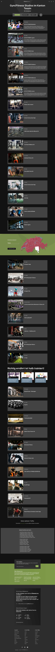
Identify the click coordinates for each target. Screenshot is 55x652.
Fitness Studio (17, 14)
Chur (25, 638)
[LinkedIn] (27, 647)
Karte (41, 15)
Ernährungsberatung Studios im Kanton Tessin (27, 537)
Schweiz (36, 643)
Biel (25, 635)
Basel (25, 633)
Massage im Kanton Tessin (24, 542)
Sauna (15, 643)
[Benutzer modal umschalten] (51, 1)
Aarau (26, 631)
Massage (15, 642)
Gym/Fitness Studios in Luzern (25, 548)
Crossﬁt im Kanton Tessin (24, 541)
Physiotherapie (16, 635)
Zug (35, 641)
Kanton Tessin (25, 14)
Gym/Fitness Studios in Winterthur (25, 549)
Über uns (25, 580)
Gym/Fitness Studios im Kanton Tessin (26, 532)
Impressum (16, 649)
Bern (25, 634)
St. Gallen (36, 637)
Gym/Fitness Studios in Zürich (25, 551)
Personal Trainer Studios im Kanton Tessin (27, 536)
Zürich (36, 642)
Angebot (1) (33, 14)
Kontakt (34, 580)
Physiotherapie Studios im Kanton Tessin (26, 535)
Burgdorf (26, 637)
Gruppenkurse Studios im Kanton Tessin (26, 533)
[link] (14, 378)
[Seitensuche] (49, 1)
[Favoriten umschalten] (53, 1)
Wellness (15, 634)
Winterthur (36, 639)
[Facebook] (22, 647)
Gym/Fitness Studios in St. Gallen (25, 550)
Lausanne (36, 631)
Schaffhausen (37, 635)
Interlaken (26, 642)
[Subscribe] (37, 566)
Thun (36, 638)
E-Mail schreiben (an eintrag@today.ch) (25, 603)
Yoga (15, 639)
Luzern (36, 634)
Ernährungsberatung (17, 638)
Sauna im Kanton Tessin (24, 543)
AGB (20, 649)
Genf (25, 641)
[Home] (27, 1)
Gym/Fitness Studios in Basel (24, 546)
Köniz (25, 643)
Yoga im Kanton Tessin (23, 540)
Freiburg (26, 639)
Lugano (36, 633)
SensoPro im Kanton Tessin (24, 544)
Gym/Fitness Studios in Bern (24, 547)
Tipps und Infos (17, 581)
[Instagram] (24, 647)
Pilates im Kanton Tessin (24, 539)
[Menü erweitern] (1, 1)
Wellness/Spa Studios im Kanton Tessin (26, 534)
